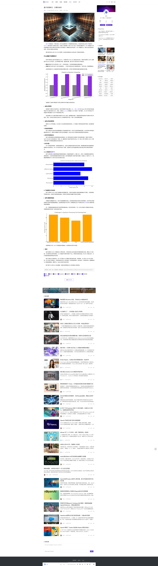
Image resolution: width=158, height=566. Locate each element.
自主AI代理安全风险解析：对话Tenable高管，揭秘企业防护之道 (76, 396)
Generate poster (72, 564)
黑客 (100, 88)
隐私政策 (74, 560)
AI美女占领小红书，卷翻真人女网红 (70, 444)
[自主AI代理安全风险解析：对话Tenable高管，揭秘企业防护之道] (51, 400)
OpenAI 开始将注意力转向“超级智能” (70, 420)
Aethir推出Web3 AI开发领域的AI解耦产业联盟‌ (73, 456)
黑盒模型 (106, 84)
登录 (112, 1)
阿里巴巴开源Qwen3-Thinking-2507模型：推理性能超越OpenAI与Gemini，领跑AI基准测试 (76, 504)
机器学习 (52, 152)
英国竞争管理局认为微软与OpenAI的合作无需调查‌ (74, 491)
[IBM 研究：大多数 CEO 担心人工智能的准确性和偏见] (51, 351)
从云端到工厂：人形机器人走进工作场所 (71, 311)
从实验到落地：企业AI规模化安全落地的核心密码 (102, 54)
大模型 (56, 1)
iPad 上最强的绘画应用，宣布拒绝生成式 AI (110, 62)
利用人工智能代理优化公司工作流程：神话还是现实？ (75, 323)
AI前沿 (70, 1)
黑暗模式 (100, 86)
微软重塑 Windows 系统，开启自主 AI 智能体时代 (74, 299)
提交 (91, 551)
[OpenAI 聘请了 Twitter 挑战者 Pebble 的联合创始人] (51, 531)
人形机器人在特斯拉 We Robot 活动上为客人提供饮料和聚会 (102, 62)
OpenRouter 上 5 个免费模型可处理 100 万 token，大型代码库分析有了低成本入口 (106, 39)
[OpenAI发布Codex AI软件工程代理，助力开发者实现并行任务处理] (51, 483)
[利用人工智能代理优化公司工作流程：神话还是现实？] (51, 327)
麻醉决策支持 (101, 91)
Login (48, 551)
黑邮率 (112, 78)
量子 (87, 44)
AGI (85, 155)
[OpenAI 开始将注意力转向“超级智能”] (51, 424)
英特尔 (78, 109)
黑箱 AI (100, 82)
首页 (52, 1)
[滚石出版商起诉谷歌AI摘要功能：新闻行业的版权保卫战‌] (51, 339)
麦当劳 (112, 95)
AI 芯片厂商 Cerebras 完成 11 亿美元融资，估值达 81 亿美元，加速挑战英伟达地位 (76, 409)
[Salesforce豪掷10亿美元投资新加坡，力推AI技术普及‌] (51, 519)
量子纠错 (85, 202)
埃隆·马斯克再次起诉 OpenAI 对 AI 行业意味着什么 (110, 54)
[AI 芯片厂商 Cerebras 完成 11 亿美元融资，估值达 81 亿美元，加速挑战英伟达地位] (51, 412)
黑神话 (112, 82)
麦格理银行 (100, 95)
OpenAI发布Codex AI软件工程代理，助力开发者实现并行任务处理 (76, 480)
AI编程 (60, 1)
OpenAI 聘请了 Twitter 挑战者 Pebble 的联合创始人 (74, 527)
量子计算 (48, 44)
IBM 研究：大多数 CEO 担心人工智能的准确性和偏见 (74, 348)
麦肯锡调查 (106, 93)
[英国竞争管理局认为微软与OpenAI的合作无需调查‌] (51, 495)
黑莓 (100, 80)
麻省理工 (100, 93)
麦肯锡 (112, 93)
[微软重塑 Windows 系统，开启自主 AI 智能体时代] (51, 303)
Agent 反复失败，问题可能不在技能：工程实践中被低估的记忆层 (102, 71)
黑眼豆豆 (100, 84)
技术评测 (75, 1)
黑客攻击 (106, 86)
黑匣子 (112, 88)
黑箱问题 (106, 80)
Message (109, 24)
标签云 (79, 560)
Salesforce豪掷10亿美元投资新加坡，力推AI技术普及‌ (75, 515)
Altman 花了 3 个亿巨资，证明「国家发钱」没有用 (74, 432)
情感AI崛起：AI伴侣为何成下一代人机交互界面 (57, 468)
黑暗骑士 (111, 84)
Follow (103, 24)
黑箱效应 (111, 80)
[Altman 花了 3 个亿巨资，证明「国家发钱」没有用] (51, 436)
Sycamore (65, 110)
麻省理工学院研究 (106, 91)
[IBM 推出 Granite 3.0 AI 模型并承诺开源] (51, 375)
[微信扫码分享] (87, 564)
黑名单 (106, 88)
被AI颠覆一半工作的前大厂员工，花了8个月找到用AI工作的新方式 (110, 71)
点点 (45, 10)
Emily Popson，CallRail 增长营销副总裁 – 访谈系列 (74, 359)
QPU (45, 45)
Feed (83, 560)
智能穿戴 (65, 1)
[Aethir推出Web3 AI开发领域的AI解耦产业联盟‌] (51, 460)
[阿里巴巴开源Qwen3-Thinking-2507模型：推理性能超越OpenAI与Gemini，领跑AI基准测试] (51, 507)
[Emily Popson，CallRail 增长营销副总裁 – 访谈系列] (51, 363)
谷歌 (75, 109)
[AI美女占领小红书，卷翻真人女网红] (51, 448)
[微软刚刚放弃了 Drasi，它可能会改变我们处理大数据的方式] (51, 387)
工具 (79, 1)
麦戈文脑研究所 (106, 95)
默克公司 (106, 78)
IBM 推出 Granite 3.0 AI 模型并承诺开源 (71, 372)
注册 (114, 1)
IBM (72, 109)
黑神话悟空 (106, 82)
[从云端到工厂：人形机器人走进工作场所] (51, 315)
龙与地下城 (100, 78)
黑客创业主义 (112, 86)
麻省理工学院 (112, 91)
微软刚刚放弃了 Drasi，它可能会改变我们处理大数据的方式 (76, 384)
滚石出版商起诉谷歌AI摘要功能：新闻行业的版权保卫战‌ (75, 335)
